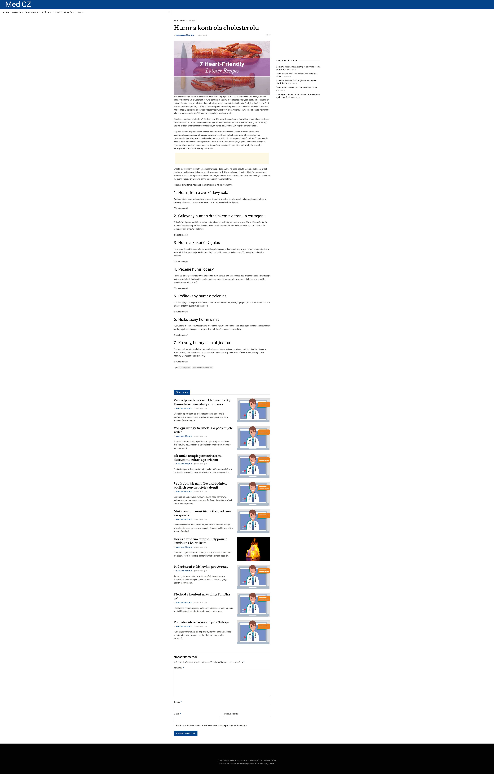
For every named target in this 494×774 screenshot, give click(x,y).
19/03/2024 (199, 436)
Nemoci (16, 12)
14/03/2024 (199, 519)
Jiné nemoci (192, 20)
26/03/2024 (199, 408)
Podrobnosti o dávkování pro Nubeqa (201, 622)
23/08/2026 (296, 97)
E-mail (177, 714)
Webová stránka (231, 714)
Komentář (179, 668)
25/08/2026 (287, 77)
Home (6, 12)
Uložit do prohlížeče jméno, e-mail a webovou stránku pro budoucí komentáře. (211, 725)
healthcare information (202, 368)
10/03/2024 (199, 571)
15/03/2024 (199, 492)
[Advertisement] (222, 158)
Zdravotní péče (63, 12)
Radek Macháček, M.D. (185, 35)
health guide (185, 368)
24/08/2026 (281, 90)
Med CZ (18, 4)
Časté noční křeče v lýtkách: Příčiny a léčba (296, 87)
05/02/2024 (199, 626)
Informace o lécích (37, 12)
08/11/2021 (202, 35)
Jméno (178, 702)
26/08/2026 (292, 70)
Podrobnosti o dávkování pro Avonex (201, 566)
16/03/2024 (199, 464)
